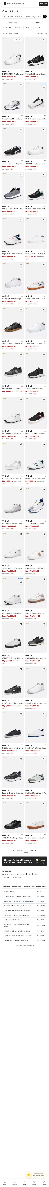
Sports (36, 874)
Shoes (12, 874)
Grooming (7, 877)
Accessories (21, 874)
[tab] (12, 23)
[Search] (45, 16)
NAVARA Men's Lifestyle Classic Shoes (16, 940)
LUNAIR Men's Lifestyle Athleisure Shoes (17, 910)
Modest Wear (17, 877)
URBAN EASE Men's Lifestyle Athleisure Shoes (18, 901)
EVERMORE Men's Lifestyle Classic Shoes (17, 896)
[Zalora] (24, 11)
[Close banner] (2, 4)
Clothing (5, 874)
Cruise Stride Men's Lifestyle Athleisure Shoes (18, 906)
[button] (24, 3)
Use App (43, 4)
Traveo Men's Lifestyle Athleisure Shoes (16, 915)
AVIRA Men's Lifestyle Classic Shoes (15, 920)
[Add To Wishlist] (22, 71)
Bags (29, 874)
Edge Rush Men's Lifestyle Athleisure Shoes (18, 936)
